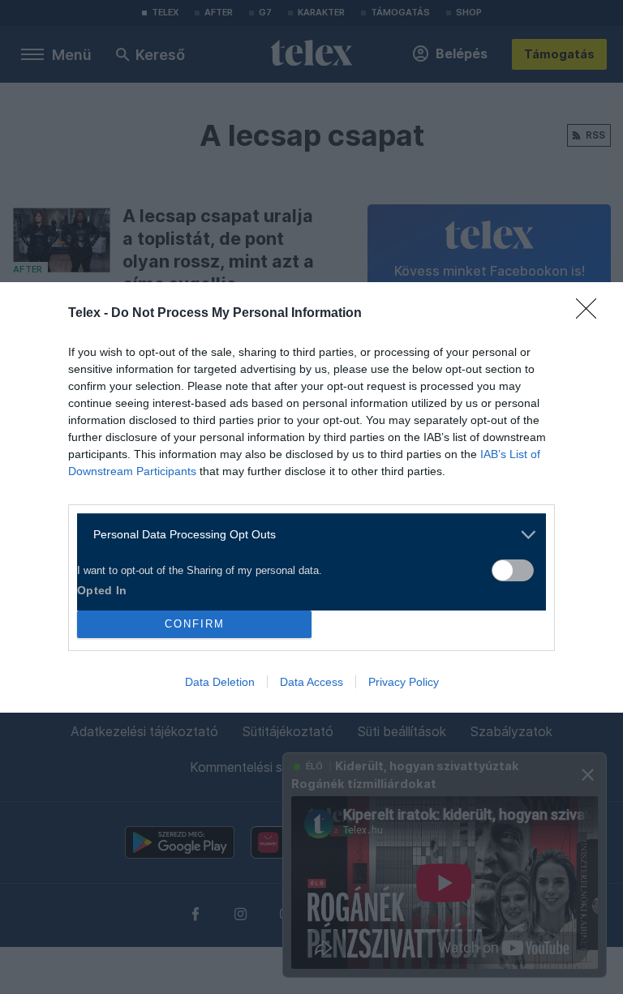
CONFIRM (195, 624)
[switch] (513, 570)
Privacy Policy (403, 681)
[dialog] (311, 497)
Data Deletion (220, 681)
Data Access (311, 681)
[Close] (591, 313)
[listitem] (305, 534)
